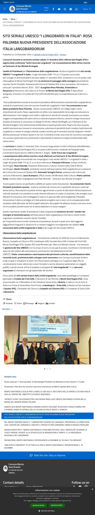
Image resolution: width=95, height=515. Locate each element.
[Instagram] (64, 8)
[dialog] (47, 501)
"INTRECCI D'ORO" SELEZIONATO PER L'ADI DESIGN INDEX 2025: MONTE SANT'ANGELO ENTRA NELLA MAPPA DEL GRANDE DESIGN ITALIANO (45, 400)
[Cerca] (90, 9)
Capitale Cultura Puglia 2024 (45, 54)
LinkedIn (51, 303)
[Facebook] (52, 8)
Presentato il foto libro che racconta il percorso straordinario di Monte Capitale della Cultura (40, 386)
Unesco (63, 54)
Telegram (41, 303)
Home (5, 18)
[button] (47, 510)
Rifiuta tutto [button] (56, 505)
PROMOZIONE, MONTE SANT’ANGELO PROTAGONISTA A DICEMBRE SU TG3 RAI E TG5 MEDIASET (43, 440)
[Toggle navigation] (4, 8)
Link (69, 501)
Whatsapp (30, 303)
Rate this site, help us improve (49, 455)
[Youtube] (58, 8)
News (13, 18)
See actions (6, 309)
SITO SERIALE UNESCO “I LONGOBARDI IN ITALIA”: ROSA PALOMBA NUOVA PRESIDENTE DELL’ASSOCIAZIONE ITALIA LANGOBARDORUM (39, 416)
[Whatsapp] (75, 8)
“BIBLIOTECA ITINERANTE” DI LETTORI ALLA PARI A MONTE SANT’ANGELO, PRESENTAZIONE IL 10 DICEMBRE (43, 446)
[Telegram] (69, 8)
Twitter (19, 303)
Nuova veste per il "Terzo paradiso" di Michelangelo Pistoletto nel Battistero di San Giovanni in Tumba (44, 381)
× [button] (92, 489)
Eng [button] (85, 2)
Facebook (9, 303)
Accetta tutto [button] (38, 505)
